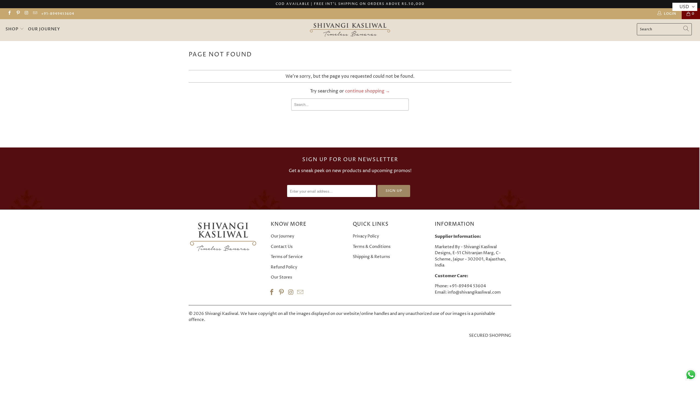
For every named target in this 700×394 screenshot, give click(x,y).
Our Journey (44, 29)
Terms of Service (287, 257)
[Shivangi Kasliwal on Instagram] (26, 13)
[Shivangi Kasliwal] (350, 30)
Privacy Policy (366, 236)
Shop (12, 29)
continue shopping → (367, 91)
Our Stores (281, 277)
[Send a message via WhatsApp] (690, 374)
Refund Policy (284, 267)
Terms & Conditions (371, 247)
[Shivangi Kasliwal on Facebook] (9, 13)
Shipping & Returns (371, 257)
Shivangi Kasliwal (221, 314)
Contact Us (282, 247)
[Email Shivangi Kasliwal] (35, 13)
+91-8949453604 (57, 13)
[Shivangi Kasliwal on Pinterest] (17, 13)
